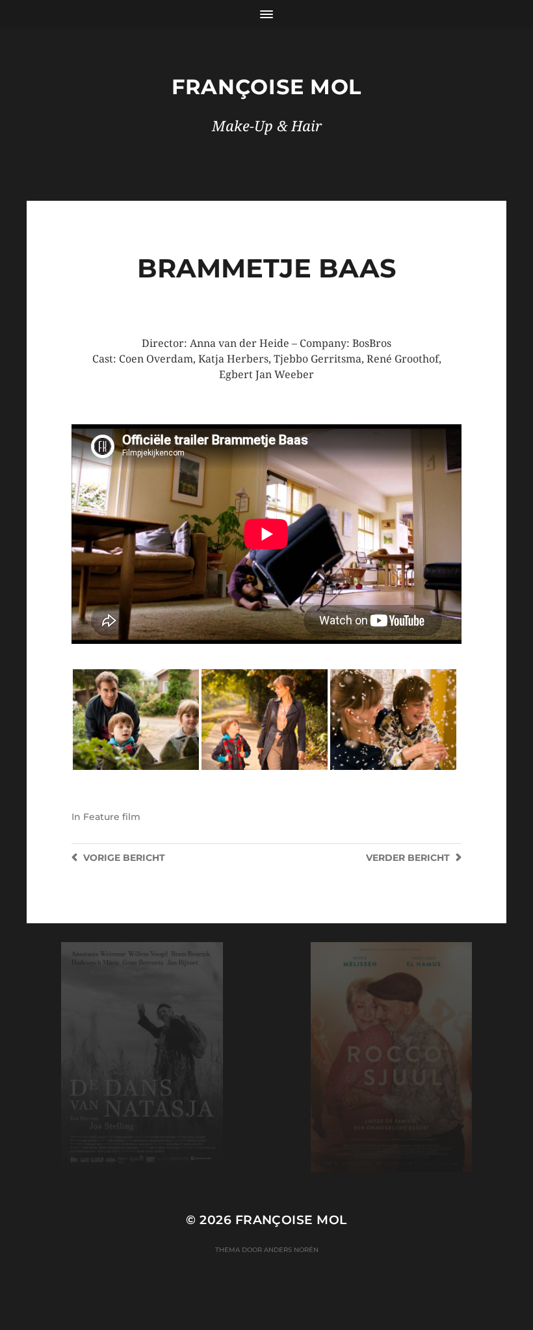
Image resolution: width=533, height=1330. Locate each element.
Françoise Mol (266, 86)
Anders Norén (291, 1250)
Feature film (111, 817)
